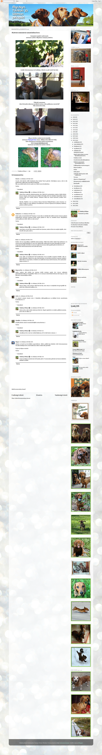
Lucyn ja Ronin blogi (78, 340)
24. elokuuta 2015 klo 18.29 (30, 270)
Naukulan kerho (77, 331)
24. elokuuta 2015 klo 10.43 (37, 192)
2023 (74, 123)
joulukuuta (77, 142)
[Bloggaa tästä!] (36, 171)
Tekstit (75, 312)
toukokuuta (77, 190)
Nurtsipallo (77, 183)
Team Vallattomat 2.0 (79, 349)
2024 (74, 121)
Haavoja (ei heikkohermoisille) (82, 245)
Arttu (16, 296)
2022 (74, 125)
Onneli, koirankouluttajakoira (82, 160)
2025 (74, 119)
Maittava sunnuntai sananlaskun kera (79, 162)
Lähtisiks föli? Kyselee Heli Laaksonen (81, 174)
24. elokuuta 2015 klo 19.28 (26, 296)
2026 (74, 117)
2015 (74, 140)
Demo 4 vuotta (82, 341)
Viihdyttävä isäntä (78, 152)
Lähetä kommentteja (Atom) (22, 398)
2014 (74, 201)
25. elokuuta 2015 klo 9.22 (37, 330)
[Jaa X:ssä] (37, 171)
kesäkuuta (77, 188)
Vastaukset (20, 189)
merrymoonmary (64, 743)
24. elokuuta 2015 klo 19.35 (37, 308)
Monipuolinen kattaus (82, 324)
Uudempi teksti (18, 395)
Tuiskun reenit (78, 158)
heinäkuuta (77, 186)
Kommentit (76, 315)
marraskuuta (77, 144)
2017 (74, 136)
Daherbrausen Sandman (77, 223)
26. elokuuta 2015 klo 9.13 (37, 356)
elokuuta (76, 150)
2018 (74, 134)
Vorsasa (76, 177)
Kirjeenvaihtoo (78, 167)
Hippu (17, 342)
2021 (74, 127)
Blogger (80, 743)
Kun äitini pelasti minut (78, 350)
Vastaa (17, 186)
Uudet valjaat (80, 253)
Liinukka (17, 320)
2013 (74, 203)
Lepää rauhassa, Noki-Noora (83, 333)
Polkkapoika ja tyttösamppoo (81, 165)
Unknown (18, 213)
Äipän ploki (76, 366)
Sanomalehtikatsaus (78, 354)
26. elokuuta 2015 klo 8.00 (26, 342)
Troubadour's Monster (77, 224)
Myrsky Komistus (82, 261)
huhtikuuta (77, 192)
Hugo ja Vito (18, 270)
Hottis (75, 169)
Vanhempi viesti (61, 395)
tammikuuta (77, 198)
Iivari (16, 239)
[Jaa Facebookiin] (39, 171)
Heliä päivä (77, 171)
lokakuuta (76, 146)
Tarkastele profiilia (83, 213)
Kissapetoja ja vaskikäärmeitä (82, 181)
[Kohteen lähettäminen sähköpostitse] (34, 171)
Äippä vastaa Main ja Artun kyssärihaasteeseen (81, 155)
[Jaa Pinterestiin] (40, 171)
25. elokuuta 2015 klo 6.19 (27, 320)
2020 (74, 129)
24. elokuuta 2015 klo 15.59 (37, 227)
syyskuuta (77, 148)
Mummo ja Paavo (77, 353)
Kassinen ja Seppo (78, 322)
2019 (74, 132)
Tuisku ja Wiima (23, 192)
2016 (74, 138)
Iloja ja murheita (81, 277)
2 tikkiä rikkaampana (83, 269)
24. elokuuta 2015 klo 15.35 (28, 213)
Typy (74, 357)
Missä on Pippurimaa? (80, 179)
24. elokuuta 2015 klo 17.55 (25, 239)
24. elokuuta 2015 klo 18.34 (38, 283)
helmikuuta (77, 196)
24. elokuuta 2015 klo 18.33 (37, 254)
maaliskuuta (77, 194)
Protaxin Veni (74, 226)
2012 (74, 205)
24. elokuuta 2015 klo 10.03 (26, 179)
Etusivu (39, 395)
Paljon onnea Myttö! (84, 358)
